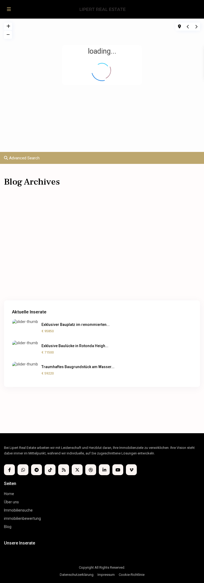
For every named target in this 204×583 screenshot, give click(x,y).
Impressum (106, 575)
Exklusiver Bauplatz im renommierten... (75, 324)
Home (9, 494)
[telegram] (36, 469)
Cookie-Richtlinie (131, 575)
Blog (7, 527)
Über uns (11, 502)
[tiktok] (50, 469)
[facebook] (9, 469)
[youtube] (117, 469)
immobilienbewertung (22, 518)
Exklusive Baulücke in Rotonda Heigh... (74, 346)
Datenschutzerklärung (77, 575)
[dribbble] (90, 469)
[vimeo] (131, 469)
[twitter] (77, 469)
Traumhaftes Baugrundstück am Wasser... (77, 367)
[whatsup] (23, 469)
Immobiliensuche (18, 510)
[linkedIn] (104, 469)
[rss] (63, 469)
